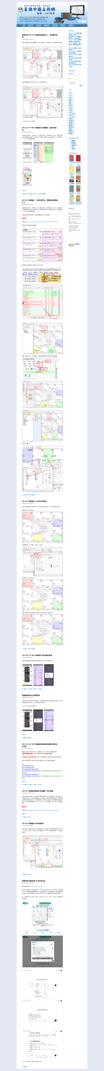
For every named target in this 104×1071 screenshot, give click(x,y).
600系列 (70, 109)
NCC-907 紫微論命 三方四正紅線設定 (34, 501)
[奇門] (70, 99)
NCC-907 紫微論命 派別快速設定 (33, 823)
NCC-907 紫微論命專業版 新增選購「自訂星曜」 (38, 791)
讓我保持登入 (72, 83)
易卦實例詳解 (71, 203)
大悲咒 (72, 147)
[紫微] (25, 121)
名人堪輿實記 (71, 183)
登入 (81, 85)
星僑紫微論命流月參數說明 (31, 695)
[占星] (70, 97)
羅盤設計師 (71, 127)
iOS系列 (34, 193)
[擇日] (70, 102)
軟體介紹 (71, 132)
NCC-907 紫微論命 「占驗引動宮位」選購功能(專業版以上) (75, 44)
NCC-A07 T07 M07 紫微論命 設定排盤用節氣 (37, 655)
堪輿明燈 (72, 173)
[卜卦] (70, 95)
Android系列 (29, 193)
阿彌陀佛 (73, 149)
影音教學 (38, 25)
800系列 (70, 110)
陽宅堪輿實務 (78, 173)
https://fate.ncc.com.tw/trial (36, 886)
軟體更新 (71, 133)
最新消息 (30, 25)
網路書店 (71, 125)
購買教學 (46, 25)
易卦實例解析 (71, 193)
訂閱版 (40, 1061)
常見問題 (55, 25)
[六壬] (70, 94)
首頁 (23, 25)
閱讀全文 (25, 190)
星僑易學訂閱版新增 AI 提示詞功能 (33, 881)
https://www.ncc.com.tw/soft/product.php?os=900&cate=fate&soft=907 (41, 221)
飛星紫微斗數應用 (78, 203)
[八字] (25, 1061)
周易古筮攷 (78, 183)
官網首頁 (71, 25)
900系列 (28, 121)
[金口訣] (70, 105)
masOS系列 (39, 193)
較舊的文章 (24, 1066)
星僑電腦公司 (77, 244)
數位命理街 (73, 144)
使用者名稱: (71, 73)
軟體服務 (73, 140)
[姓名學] (28, 1061)
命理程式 (63, 25)
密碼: (70, 78)
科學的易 (78, 193)
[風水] (70, 107)
